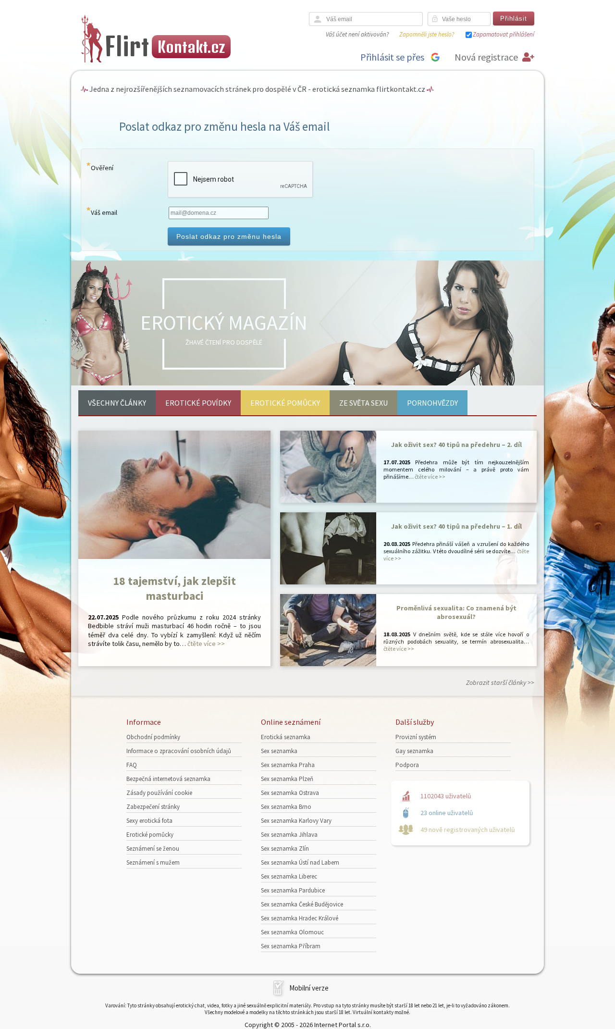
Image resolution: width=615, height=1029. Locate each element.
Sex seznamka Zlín (285, 848)
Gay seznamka (414, 751)
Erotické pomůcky (285, 403)
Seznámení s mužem (153, 862)
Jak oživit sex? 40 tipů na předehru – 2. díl (456, 444)
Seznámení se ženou (152, 848)
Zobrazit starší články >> (500, 682)
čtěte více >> (206, 643)
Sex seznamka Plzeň (287, 779)
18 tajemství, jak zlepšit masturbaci (174, 588)
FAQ (131, 765)
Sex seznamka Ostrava (290, 793)
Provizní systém (415, 737)
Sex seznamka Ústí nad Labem (300, 862)
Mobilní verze (309, 987)
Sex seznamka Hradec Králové (299, 918)
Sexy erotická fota (149, 821)
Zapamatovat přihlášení (503, 34)
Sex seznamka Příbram (290, 946)
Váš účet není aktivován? (357, 34)
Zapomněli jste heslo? (426, 34)
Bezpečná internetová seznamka (168, 779)
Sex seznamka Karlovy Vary (296, 821)
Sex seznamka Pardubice (293, 890)
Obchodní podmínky (153, 737)
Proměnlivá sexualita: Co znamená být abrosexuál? (456, 612)
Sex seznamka (279, 751)
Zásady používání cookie (159, 793)
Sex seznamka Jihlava (289, 835)
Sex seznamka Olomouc (292, 932)
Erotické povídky (198, 403)
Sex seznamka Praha (288, 765)
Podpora (407, 765)
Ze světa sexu (363, 403)
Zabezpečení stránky (153, 807)
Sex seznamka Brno (286, 807)
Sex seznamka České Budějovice (302, 904)
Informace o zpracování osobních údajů (178, 751)
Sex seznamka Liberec (289, 876)
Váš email (104, 212)
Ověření (102, 167)
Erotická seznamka (285, 737)
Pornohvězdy (432, 403)
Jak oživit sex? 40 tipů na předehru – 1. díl (456, 526)
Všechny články (117, 403)
